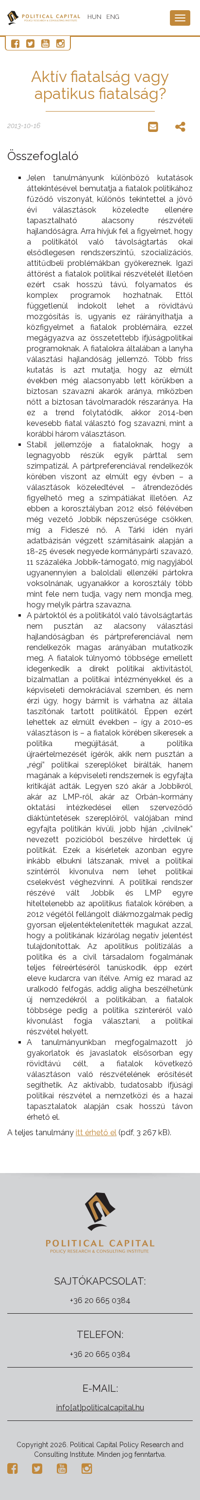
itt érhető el (96, 1132)
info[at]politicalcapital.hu (100, 1407)
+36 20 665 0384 (100, 1300)
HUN (94, 16)
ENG (112, 16)
